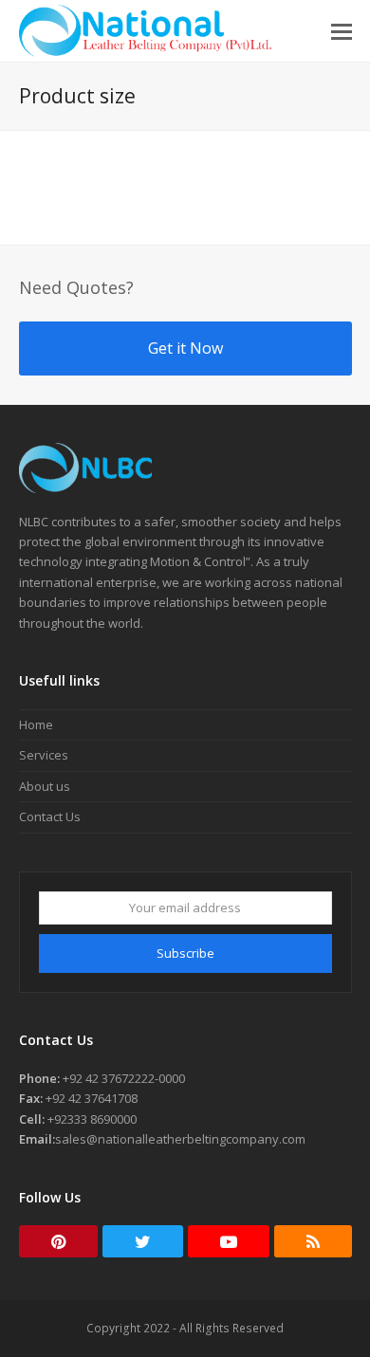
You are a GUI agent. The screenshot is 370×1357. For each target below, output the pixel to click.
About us (44, 786)
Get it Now (185, 348)
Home (36, 724)
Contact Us (50, 816)
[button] (341, 30)
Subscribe (185, 953)
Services (43, 754)
